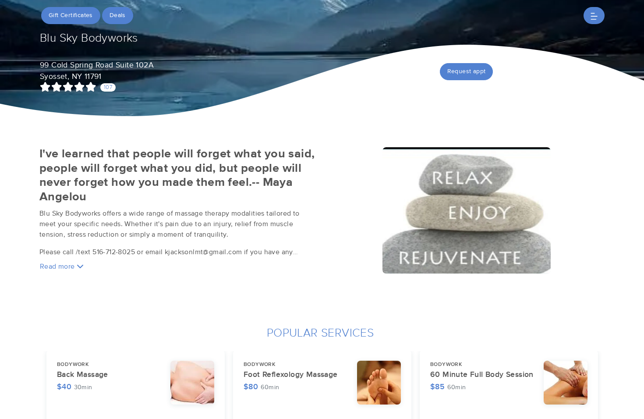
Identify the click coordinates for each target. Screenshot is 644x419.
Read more (58, 266)
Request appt (466, 71)
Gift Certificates (71, 15)
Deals (118, 15)
